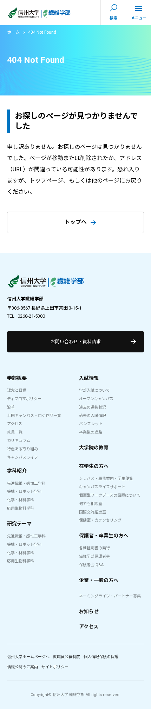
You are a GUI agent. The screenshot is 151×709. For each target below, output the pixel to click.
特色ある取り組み (22, 449)
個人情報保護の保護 (101, 657)
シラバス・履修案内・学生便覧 (106, 478)
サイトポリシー (54, 667)
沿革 (11, 407)
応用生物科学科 (20, 508)
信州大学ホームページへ (28, 657)
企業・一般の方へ (98, 580)
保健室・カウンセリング (100, 520)
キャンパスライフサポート (102, 487)
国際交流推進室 (92, 512)
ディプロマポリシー (24, 399)
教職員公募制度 (66, 657)
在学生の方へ (94, 466)
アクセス (14, 424)
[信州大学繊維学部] (45, 282)
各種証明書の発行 (94, 548)
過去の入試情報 (92, 415)
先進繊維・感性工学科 (26, 483)
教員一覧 (14, 432)
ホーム (13, 32)
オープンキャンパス (96, 399)
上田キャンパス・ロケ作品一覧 (34, 415)
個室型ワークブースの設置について (109, 495)
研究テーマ (19, 523)
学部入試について (94, 390)
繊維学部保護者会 (94, 556)
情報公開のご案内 (22, 667)
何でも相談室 (90, 504)
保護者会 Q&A (91, 565)
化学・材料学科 (20, 500)
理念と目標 (16, 390)
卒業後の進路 (90, 432)
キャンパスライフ (22, 457)
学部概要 (17, 378)
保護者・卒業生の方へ (103, 535)
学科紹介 (17, 470)
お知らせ (89, 611)
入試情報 (89, 378)
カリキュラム (18, 440)
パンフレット (91, 424)
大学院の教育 (94, 447)
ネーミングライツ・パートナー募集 (110, 596)
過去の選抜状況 (92, 407)
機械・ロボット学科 (24, 491)
